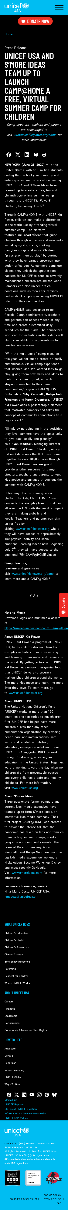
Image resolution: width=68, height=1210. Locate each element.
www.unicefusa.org (25, 788)
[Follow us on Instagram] (39, 1095)
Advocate (10, 1048)
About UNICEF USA (17, 993)
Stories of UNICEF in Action (21, 1109)
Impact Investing (14, 1070)
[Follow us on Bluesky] (54, 1095)
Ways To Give (12, 1084)
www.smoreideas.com (27, 873)
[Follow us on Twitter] (17, 1095)
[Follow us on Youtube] (32, 1095)
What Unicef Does (17, 924)
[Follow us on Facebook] (9, 1095)
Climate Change (14, 954)
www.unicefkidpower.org (32, 529)
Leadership (11, 1016)
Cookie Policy (52, 1195)
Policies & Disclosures (24, 1199)
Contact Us (11, 1143)
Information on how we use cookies (25, 1113)
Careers (9, 1001)
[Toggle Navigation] (59, 7)
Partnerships (12, 1023)
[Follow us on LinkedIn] (24, 1095)
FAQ (59, 1203)
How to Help (13, 1040)
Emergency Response (17, 961)
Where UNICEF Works (17, 983)
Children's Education (17, 933)
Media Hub (11, 1100)
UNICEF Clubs (13, 1077)
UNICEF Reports (14, 1104)
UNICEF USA (17, 7)
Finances (10, 1009)
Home (9, 34)
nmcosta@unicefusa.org (21, 896)
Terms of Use (52, 1199)
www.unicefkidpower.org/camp (33, 574)
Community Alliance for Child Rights (26, 1030)
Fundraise (10, 1063)
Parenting (10, 969)
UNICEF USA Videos (16, 1118)
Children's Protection (17, 947)
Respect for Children (17, 976)
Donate (9, 1056)
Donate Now (38, 21)
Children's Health (14, 940)
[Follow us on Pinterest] (47, 1095)
